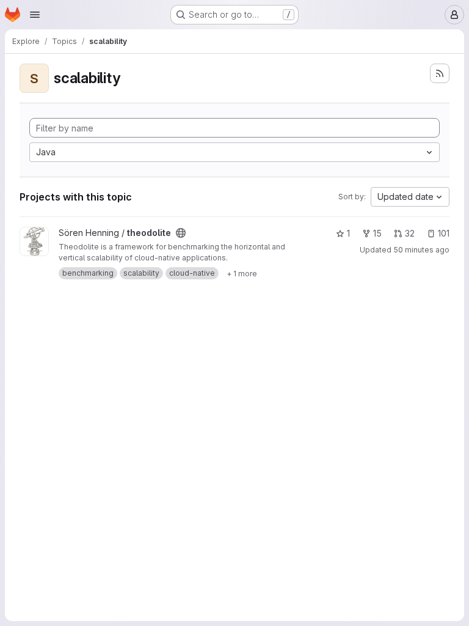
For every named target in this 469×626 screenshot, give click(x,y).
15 (377, 233)
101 (443, 233)
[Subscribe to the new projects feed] (439, 73)
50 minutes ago (421, 249)
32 (410, 233)
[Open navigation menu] (35, 14)
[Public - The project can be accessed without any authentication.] (181, 233)
